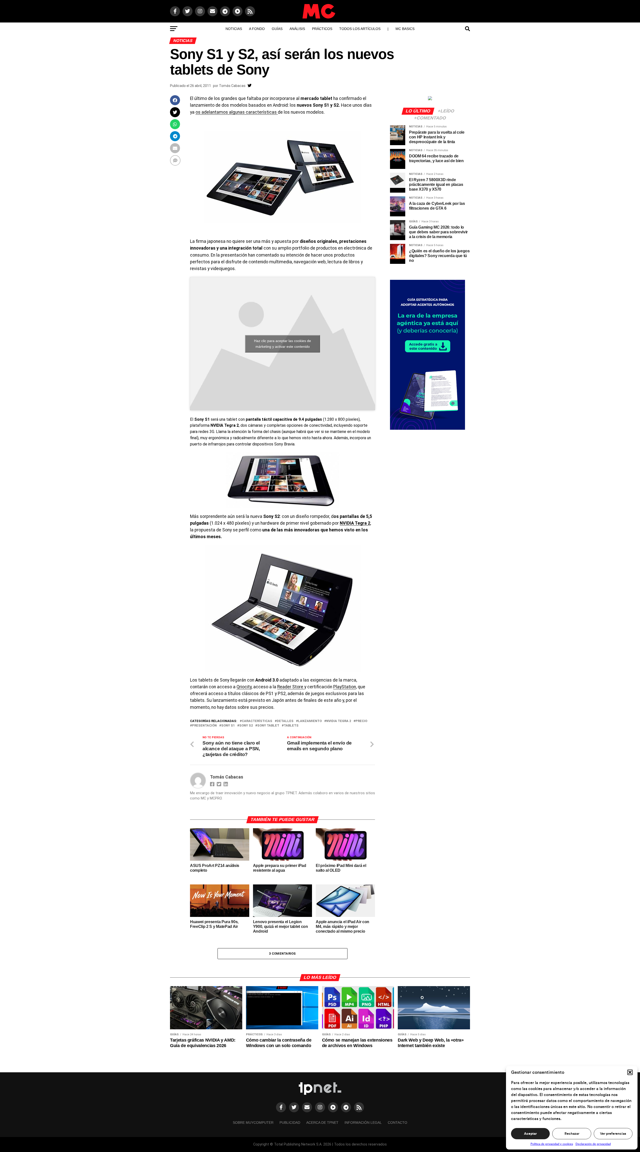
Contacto (397, 1123)
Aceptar (530, 1134)
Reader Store (290, 686)
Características (257, 721)
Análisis (297, 29)
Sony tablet (268, 725)
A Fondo (257, 29)
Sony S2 (246, 725)
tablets (291, 725)
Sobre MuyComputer (253, 1123)
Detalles (285, 721)
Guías (277, 29)
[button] (630, 1072)
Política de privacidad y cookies (551, 1144)
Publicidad (290, 1123)
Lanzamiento (310, 721)
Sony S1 (228, 725)
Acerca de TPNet (322, 1123)
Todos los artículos (359, 29)
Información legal (363, 1123)
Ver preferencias (613, 1134)
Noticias (234, 29)
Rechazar (571, 1134)
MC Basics (405, 29)
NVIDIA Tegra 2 (355, 523)
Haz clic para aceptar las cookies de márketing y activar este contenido (282, 344)
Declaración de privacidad (593, 1144)
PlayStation (344, 686)
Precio (361, 721)
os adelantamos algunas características (237, 112)
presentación (204, 725)
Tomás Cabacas (232, 86)
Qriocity (244, 686)
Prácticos (322, 29)
